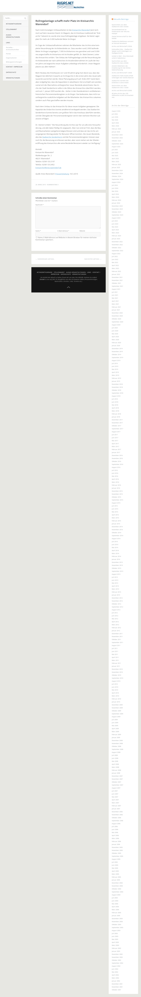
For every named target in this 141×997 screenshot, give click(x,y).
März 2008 (115, 767)
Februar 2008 (116, 770)
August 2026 (116, 111)
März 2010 (115, 696)
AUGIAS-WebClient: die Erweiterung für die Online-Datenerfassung (121, 68)
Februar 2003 (116, 948)
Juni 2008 (115, 758)
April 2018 (115, 408)
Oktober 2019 (116, 354)
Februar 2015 (116, 521)
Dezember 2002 (117, 954)
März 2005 (115, 874)
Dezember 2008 (117, 740)
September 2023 (117, 215)
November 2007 (117, 779)
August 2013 (116, 574)
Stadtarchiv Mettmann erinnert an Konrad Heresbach (122, 42)
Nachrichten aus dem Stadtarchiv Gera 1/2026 (120, 86)
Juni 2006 (115, 829)
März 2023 (115, 233)
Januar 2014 (116, 559)
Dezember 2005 (117, 847)
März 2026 (115, 126)
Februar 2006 (116, 841)
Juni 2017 (115, 438)
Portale (8, 54)
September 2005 (117, 856)
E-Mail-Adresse (63, 231)
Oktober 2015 (116, 497)
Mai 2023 (115, 227)
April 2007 (115, 800)
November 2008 (117, 743)
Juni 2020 (115, 331)
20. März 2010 (41, 185)
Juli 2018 (115, 399)
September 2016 (117, 464)
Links (8, 43)
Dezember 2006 (117, 812)
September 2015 (117, 500)
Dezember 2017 (117, 420)
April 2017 (115, 444)
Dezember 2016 (117, 455)
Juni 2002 (115, 969)
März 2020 (115, 340)
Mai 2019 (115, 369)
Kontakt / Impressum (14, 67)
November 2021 (117, 280)
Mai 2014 (115, 547)
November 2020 (117, 316)
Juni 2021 (115, 295)
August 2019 (116, 360)
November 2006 (117, 815)
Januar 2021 (116, 310)
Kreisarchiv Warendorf (81, 30)
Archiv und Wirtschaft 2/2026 (122, 46)
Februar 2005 (116, 877)
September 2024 (117, 179)
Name (38, 231)
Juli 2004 (115, 898)
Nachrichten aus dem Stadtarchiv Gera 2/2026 (120, 62)
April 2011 (115, 657)
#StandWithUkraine (13, 24)
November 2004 (117, 886)
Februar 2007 (116, 806)
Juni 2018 (115, 402)
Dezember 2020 (117, 313)
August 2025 (116, 147)
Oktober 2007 (116, 782)
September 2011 (117, 642)
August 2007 (116, 788)
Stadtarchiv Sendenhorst (52, 137)
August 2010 (116, 681)
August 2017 (116, 432)
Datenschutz (11, 72)
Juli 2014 (115, 541)
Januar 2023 (116, 239)
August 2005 (116, 859)
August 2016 (116, 467)
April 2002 (115, 975)
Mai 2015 (115, 512)
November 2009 (117, 708)
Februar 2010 (116, 699)
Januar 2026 (116, 132)
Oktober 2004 (116, 889)
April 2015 (115, 515)
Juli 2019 (115, 363)
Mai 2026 (115, 120)
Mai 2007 (115, 797)
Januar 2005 (116, 880)
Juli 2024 (115, 185)
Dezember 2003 (117, 919)
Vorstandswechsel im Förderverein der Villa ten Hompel (120, 31)
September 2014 (117, 536)
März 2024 (115, 197)
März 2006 (115, 838)
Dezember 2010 (117, 669)
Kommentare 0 (52, 185)
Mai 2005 (115, 868)
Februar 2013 (116, 592)
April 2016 (115, 479)
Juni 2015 (115, 509)
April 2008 (115, 764)
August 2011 (116, 645)
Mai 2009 (115, 726)
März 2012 (115, 625)
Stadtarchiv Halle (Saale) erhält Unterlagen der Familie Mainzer (123, 77)
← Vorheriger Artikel (45, 259)
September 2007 (117, 785)
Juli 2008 (115, 755)
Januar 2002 (116, 981)
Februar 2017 (116, 449)
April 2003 (115, 942)
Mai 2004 (115, 904)
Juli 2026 (115, 114)
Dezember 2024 (117, 170)
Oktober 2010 (116, 675)
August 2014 (116, 539)
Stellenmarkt (11, 29)
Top (68, 287)
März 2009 (115, 731)
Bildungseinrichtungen (14, 62)
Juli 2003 (115, 933)
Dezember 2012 (117, 598)
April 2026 (115, 123)
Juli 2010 (115, 684)
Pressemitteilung (62, 174)
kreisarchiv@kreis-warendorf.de (48, 167)
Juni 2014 (115, 544)
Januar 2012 (116, 631)
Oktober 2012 (116, 604)
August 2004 (116, 895)
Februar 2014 (116, 556)
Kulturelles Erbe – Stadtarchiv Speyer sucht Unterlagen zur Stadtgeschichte (122, 51)
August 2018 (116, 396)
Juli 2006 (115, 826)
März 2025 (115, 161)
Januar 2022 (116, 274)
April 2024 (115, 194)
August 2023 (116, 218)
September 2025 (117, 144)
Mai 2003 (115, 939)
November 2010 (117, 672)
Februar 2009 (116, 734)
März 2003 (115, 945)
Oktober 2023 (116, 212)
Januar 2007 (116, 809)
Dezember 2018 (117, 384)
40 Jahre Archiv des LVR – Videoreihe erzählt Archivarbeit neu (122, 95)
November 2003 (117, 921)
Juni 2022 (115, 259)
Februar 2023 (116, 236)
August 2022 (116, 254)
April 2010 (115, 693)
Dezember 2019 (117, 348)
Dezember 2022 (117, 242)
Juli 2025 (115, 150)
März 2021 (115, 304)
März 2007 (115, 803)
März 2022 (115, 268)
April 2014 (115, 550)
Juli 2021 (115, 292)
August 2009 (116, 717)
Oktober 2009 (116, 711)
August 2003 (116, 930)
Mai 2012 (115, 619)
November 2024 (117, 173)
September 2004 (117, 892)
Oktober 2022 (116, 248)
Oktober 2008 (116, 746)
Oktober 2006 (116, 818)
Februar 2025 (116, 164)
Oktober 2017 (116, 426)
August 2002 (116, 966)
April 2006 (115, 835)
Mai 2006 (115, 832)
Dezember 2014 (117, 527)
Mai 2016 (115, 476)
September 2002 (117, 963)
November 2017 (117, 423)
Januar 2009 (116, 737)
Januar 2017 (116, 452)
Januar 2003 (116, 951)
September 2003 (117, 927)
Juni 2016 (115, 473)
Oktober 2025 (116, 141)
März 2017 (115, 446)
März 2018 (115, 411)
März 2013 (115, 589)
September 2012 (117, 607)
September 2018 (117, 393)
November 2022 (117, 245)
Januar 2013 (116, 595)
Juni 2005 (115, 865)
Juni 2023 (115, 224)
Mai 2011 (115, 654)
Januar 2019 (116, 381)
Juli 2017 (115, 435)
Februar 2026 (116, 129)
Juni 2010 (115, 687)
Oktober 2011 (116, 639)
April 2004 (115, 907)
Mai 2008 (115, 761)
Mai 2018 (115, 405)
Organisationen (11, 58)
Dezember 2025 (117, 135)
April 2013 (115, 586)
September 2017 (117, 429)
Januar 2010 (116, 702)
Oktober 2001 (116, 990)
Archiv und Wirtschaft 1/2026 (122, 73)
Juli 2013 (115, 577)
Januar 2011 (116, 666)
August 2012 (116, 610)
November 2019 (117, 351)
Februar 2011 (116, 663)
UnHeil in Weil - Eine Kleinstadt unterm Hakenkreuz (122, 57)
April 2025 (115, 158)
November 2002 (117, 957)
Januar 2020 (116, 346)
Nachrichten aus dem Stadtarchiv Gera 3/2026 (120, 26)
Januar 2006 (116, 844)
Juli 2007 (115, 791)
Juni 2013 (115, 580)
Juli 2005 (115, 862)
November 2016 (117, 458)
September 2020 (117, 322)
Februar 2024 (116, 200)
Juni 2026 (115, 117)
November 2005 (117, 850)
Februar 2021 (116, 307)
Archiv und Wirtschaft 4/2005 (122, 90)
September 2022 (117, 251)
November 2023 (117, 209)
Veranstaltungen (13, 78)
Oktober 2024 (116, 176)
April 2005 (115, 871)
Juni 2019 (115, 366)
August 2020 (116, 325)
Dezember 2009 (117, 705)
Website (82, 231)
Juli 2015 (115, 506)
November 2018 (117, 387)
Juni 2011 (115, 651)
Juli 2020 (115, 328)
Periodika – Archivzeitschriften (12, 48)
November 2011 (117, 636)
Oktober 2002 (116, 960)
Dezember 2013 (117, 562)
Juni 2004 (115, 901)
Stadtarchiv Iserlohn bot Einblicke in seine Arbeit (120, 82)
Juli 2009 (115, 720)
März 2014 (115, 553)
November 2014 (117, 530)
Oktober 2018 (116, 390)
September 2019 (117, 357)
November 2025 (117, 138)
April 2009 (115, 729)
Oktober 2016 (116, 461)
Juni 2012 (115, 616)
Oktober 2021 (116, 283)
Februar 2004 (116, 913)
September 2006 (117, 821)
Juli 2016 (115, 470)
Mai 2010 (115, 690)
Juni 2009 (115, 723)
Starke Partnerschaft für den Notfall (122, 37)
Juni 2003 (115, 936)
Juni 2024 (115, 188)
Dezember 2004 (117, 883)
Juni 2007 (115, 794)
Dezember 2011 (117, 634)
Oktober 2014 (116, 533)
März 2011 (115, 660)
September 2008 (117, 749)
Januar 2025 (116, 167)
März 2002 (115, 978)
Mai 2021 (115, 298)
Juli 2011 (115, 648)
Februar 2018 (116, 414)
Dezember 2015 (117, 491)
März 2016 (115, 482)
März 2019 (115, 375)
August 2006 (116, 824)
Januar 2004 (116, 916)
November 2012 (117, 601)
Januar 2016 (116, 488)
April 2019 (115, 372)
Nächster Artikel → (93, 259)
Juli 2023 (115, 221)
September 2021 (117, 286)
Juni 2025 (115, 153)
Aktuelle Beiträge (121, 19)
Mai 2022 (115, 262)
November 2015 (117, 494)
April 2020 (115, 337)
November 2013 (117, 565)
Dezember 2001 (117, 984)
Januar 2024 (116, 203)
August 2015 (116, 503)
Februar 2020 (116, 343)
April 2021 (115, 301)
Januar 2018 (116, 417)
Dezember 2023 (117, 206)
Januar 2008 (116, 773)
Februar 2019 (116, 378)
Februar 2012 (116, 628)
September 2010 (117, 678)
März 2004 (115, 910)
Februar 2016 (116, 485)
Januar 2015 (116, 524)
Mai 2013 (115, 583)
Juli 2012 (115, 613)
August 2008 (116, 752)
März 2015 (115, 518)
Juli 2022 (115, 256)
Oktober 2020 (116, 319)
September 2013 (117, 571)
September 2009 (117, 714)
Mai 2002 (115, 972)
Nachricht (40, 205)
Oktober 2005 (116, 853)
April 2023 (115, 230)
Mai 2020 (115, 334)
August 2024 (116, 182)
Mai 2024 (115, 191)
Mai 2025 (115, 156)
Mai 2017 (115, 441)
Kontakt (42, 279)
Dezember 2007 (117, 776)
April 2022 (115, 265)
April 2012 (115, 622)
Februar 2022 (116, 271)
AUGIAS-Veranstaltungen (13, 36)
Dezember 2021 (117, 277)
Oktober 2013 (116, 568)
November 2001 (117, 987)
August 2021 (116, 289)
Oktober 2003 (116, 924)
